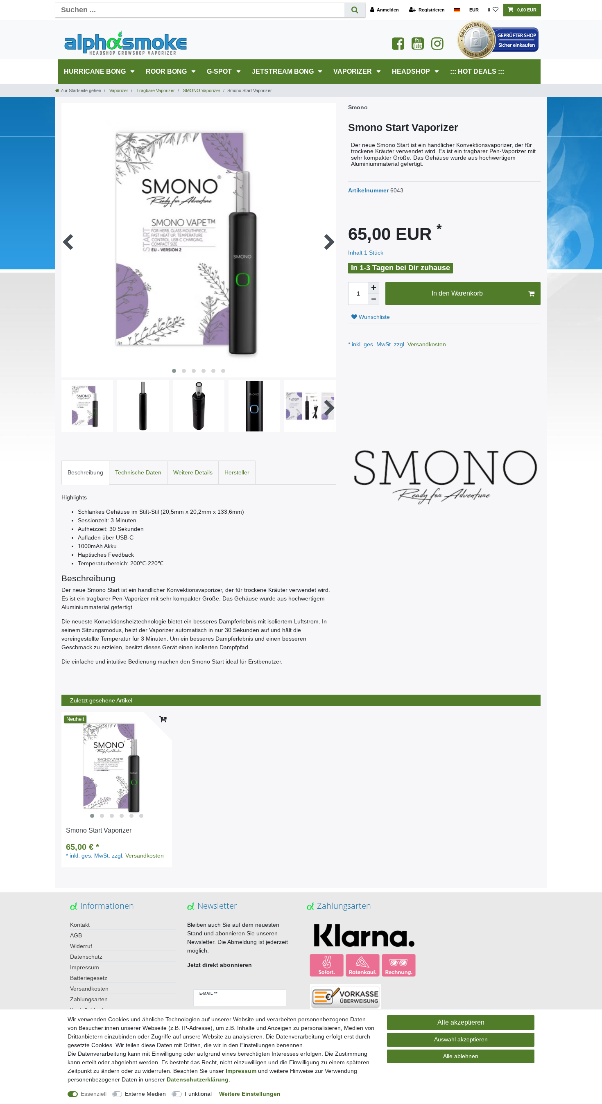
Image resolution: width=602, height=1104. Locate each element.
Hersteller (236, 472)
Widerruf (81, 946)
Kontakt (80, 924)
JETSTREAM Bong (283, 71)
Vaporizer (353, 71)
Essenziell (93, 1093)
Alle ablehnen (460, 1056)
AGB (76, 935)
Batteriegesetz (88, 978)
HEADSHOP (412, 71)
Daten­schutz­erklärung (198, 1079)
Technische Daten (138, 472)
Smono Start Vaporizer (98, 830)
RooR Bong (167, 71)
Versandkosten (426, 344)
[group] (116, 767)
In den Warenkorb (457, 293)
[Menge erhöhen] (373, 287)
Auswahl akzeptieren (461, 1039)
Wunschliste (373, 317)
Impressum (84, 967)
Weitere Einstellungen (250, 1093)
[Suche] (354, 10)
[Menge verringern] (373, 299)
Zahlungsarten (89, 999)
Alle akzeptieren (460, 1022)
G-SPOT (220, 71)
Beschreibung (85, 472)
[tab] (85, 473)
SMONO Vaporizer (201, 90)
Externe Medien (145, 1093)
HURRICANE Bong (95, 71)
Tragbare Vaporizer (155, 90)
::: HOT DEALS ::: (477, 71)
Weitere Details (193, 472)
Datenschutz (86, 956)
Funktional (198, 1093)
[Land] (456, 10)
